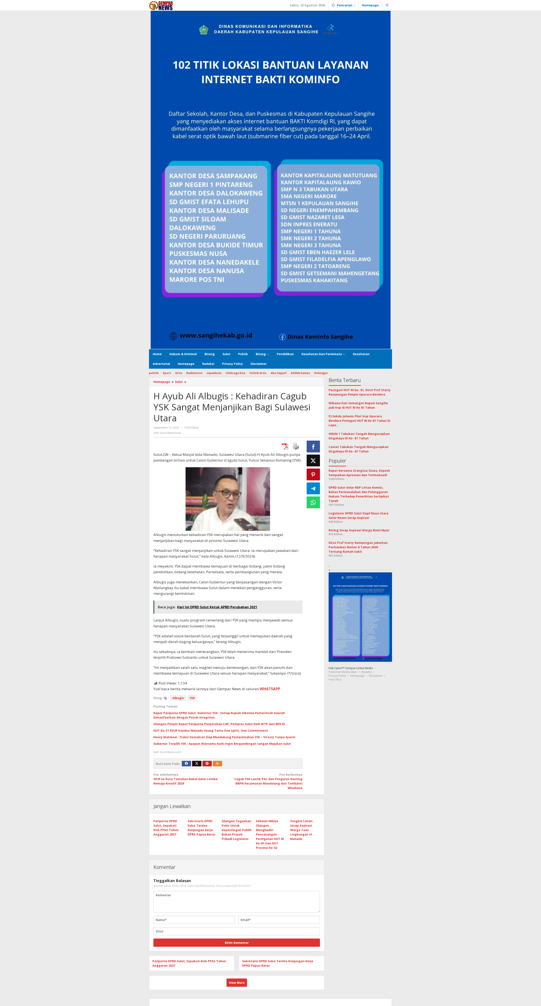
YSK (192, 698)
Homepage (357, 676)
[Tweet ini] (313, 460)
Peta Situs (335, 679)
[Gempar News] (161, 5)
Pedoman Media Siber (343, 672)
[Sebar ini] (313, 446)
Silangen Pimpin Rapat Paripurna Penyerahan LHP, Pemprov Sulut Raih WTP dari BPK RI (219, 724)
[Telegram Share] (313, 488)
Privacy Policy (337, 676)
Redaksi (367, 672)
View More (237, 983)
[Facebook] (186, 763)
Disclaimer (375, 676)
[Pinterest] (207, 763)
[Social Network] (387, 5)
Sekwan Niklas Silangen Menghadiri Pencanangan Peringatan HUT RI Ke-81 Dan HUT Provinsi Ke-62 (270, 834)
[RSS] (217, 763)
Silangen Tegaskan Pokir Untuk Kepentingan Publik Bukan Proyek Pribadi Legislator (236, 830)
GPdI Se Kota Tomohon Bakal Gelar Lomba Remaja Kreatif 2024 (185, 778)
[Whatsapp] (313, 502)
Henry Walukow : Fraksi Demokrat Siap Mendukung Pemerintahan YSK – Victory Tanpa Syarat (224, 737)
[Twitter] (196, 763)
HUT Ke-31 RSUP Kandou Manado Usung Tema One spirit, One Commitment (210, 730)
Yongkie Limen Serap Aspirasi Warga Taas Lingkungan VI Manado (301, 830)
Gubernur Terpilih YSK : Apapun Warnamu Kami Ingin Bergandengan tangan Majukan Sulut (222, 744)
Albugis (178, 698)
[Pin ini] (313, 474)
